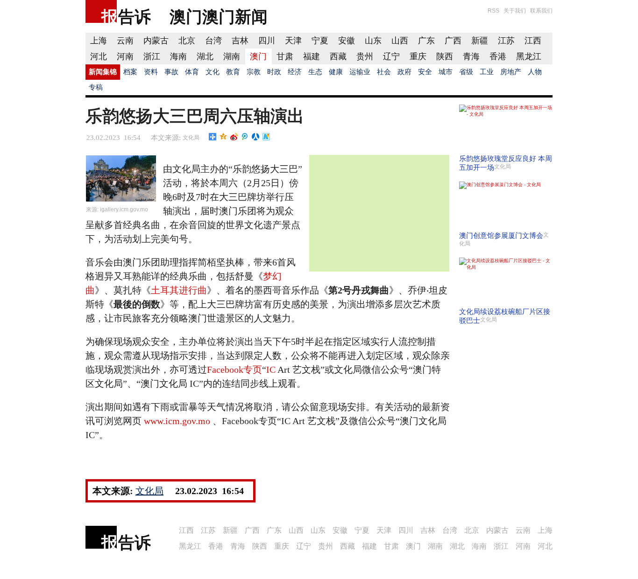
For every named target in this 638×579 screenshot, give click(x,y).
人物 (535, 72)
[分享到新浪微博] (234, 136)
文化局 (191, 137)
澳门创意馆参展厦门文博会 (501, 235)
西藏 (338, 56)
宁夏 (320, 40)
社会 (384, 72)
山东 (373, 40)
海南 (178, 56)
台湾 (213, 40)
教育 (233, 72)
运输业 (359, 72)
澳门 (258, 56)
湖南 (231, 56)
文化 (213, 72)
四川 (266, 40)
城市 (446, 72)
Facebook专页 (234, 369)
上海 (98, 40)
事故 (171, 72)
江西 (533, 40)
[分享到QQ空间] (223, 136)
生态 (315, 72)
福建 (311, 56)
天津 (293, 40)
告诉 (134, 16)
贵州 (364, 56)
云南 (125, 40)
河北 (98, 56)
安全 (425, 72)
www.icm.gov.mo (177, 421)
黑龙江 (528, 56)
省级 (466, 72)
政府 (404, 72)
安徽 (346, 40)
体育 (192, 72)
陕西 (444, 56)
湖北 (205, 56)
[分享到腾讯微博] (245, 136)
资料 (151, 72)
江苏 (506, 40)
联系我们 (541, 10)
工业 (487, 72)
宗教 (254, 72)
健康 (336, 72)
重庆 (418, 56)
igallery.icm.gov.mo (124, 209)
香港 (497, 56)
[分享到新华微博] (266, 136)
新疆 (479, 40)
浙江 (151, 56)
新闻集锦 (103, 72)
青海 (471, 56)
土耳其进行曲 (179, 290)
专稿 (96, 87)
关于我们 (514, 10)
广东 (426, 40)
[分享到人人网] (256, 136)
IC (271, 369)
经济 (295, 72)
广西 (453, 40)
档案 (130, 72)
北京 (186, 40)
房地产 (510, 72)
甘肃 (284, 56)
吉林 (240, 40)
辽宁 (391, 56)
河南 (125, 56)
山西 (399, 40)
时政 (274, 72)
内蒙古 (156, 40)
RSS (493, 10)
